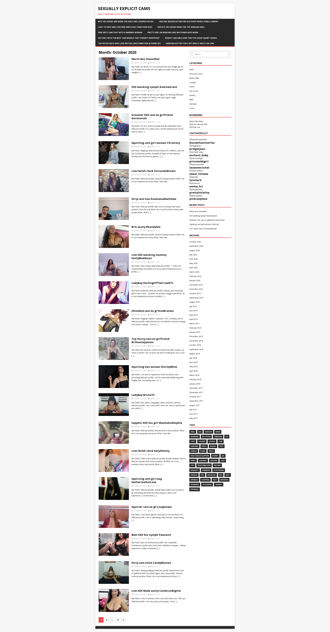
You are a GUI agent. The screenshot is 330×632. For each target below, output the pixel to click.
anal (193, 432)
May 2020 (193, 263)
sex (220, 475)
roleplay (212, 475)
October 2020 (195, 242)
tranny (218, 484)
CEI (227, 437)
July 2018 (193, 358)
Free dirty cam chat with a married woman (120, 32)
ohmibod (206, 470)
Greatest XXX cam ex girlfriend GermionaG (152, 116)
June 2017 (193, 414)
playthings (219, 470)
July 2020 (193, 254)
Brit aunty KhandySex (145, 227)
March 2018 (194, 375)
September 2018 (196, 349)
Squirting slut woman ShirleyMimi (154, 367)
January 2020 (194, 280)
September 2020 (196, 246)
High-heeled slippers (200, 456)
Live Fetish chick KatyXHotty (150, 451)
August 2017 (194, 405)
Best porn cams (196, 74)
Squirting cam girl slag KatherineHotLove (146, 480)
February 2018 (195, 379)
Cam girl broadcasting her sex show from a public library (188, 21)
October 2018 (195, 345)
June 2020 (193, 259)
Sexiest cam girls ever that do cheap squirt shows (191, 38)
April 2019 (193, 319)
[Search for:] (210, 54)
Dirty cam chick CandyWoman (151, 562)
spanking (195, 484)
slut (215, 480)
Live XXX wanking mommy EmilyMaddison (148, 256)
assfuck (208, 432)
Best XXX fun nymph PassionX (151, 535)
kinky (193, 460)
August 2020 (194, 250)
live (192, 465)
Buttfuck (206, 437)
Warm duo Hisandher (145, 59)
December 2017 (196, 388)
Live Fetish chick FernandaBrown (153, 171)
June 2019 (193, 310)
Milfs (191, 99)
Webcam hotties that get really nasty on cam (190, 43)
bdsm (218, 432)
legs (223, 460)
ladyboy (203, 460)
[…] (140, 72)
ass (200, 432)
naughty (195, 470)
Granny (192, 95)
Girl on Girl (193, 91)
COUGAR (202, 441)
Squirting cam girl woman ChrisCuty (155, 143)
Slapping (205, 480)
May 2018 (193, 366)
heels (211, 451)
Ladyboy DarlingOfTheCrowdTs (152, 283)
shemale (194, 480)
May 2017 (193, 418)
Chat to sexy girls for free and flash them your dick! (125, 27)
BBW (191, 69)
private (194, 475)
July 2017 (193, 409)
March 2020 (194, 272)
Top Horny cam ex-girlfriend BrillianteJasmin (150, 340)
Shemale (193, 104)
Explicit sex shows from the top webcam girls (181, 27)
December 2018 (196, 336)
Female (194, 451)
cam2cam (218, 437)
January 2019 (194, 332)
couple (212, 441)
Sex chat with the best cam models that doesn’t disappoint (129, 38)
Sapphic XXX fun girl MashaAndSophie (156, 423)
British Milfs (194, 78)
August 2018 (194, 353)
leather (213, 460)
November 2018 (196, 341)
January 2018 (194, 384)
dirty (204, 446)
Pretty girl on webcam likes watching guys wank (172, 32)
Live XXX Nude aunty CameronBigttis (156, 590)
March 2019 (194, 323)
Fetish (191, 86)
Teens (192, 108)
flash (202, 451)
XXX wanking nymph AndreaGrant (154, 87)
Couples (192, 82)
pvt (202, 475)
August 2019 (194, 302)
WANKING (195, 489)
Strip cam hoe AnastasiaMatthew (153, 199)
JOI (223, 456)
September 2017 (196, 401)
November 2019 (196, 289)
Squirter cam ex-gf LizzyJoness (151, 507)
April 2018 (193, 371)
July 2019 (193, 306)
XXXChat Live (194, 127)
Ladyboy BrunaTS (143, 395)
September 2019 (196, 297)
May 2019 (193, 315)
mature (217, 465)
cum (220, 441)
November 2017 (196, 392)
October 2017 (195, 396)
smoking (224, 480)
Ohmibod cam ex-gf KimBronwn (152, 311)
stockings (207, 484)
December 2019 (196, 285)
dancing (194, 446)
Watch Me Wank (196, 121)
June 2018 (193, 362)
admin (152, 62)
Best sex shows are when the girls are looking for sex (126, 21)
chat (193, 441)
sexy (228, 475)
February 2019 (195, 328)
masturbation (204, 465)
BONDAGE (195, 437)
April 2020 (193, 267)
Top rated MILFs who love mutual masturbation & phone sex (129, 43)
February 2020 (195, 276)
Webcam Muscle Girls (198, 124)
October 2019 (195, 293)
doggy (213, 446)
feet (221, 446)
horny (215, 456)
